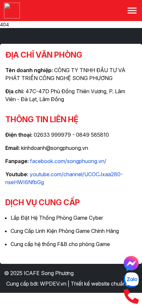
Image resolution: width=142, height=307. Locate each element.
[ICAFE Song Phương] (12, 10)
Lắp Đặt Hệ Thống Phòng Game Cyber (57, 217)
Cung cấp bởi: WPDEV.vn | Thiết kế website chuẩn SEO (72, 283)
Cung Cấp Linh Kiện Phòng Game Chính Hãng (65, 231)
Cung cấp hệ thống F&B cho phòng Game (60, 244)
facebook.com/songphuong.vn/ (68, 161)
